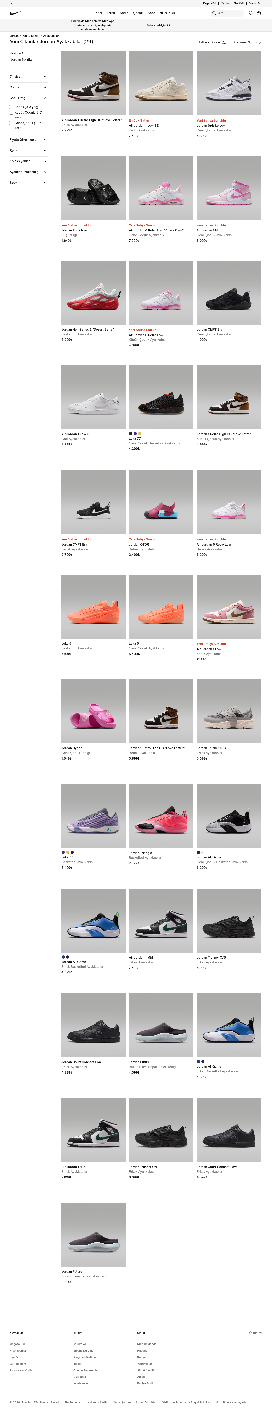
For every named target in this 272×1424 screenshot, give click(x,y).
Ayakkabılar (51, 36)
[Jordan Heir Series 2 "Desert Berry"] (93, 293)
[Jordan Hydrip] (93, 711)
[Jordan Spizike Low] (229, 83)
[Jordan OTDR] (161, 502)
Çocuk (138, 13)
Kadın (124, 13)
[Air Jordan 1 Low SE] (161, 83)
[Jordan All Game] (229, 816)
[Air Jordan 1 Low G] (93, 397)
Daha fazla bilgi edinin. (159, 25)
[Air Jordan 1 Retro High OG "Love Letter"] (93, 83)
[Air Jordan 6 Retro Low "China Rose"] (161, 188)
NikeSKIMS (168, 13)
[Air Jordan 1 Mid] (229, 188)
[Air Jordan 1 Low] (229, 607)
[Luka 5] (93, 607)
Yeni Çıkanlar (30, 36)
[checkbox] (28, 107)
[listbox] (246, 42)
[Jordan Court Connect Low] (93, 1025)
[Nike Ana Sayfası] (15, 13)
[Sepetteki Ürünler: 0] (258, 13)
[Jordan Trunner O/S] (229, 711)
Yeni (99, 13)
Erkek (111, 13)
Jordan (14, 36)
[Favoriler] (250, 13)
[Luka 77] (161, 397)
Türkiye (257, 1332)
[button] (29, 76)
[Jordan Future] (161, 1025)
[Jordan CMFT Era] (229, 293)
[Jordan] (12, 3)
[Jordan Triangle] (161, 816)
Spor (151, 13)
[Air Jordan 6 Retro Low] (161, 293)
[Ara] (214, 13)
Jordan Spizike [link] (21, 59)
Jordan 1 (16, 53)
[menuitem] (230, 3)
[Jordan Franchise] (93, 188)
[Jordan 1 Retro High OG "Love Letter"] (229, 397)
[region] (26, 121)
